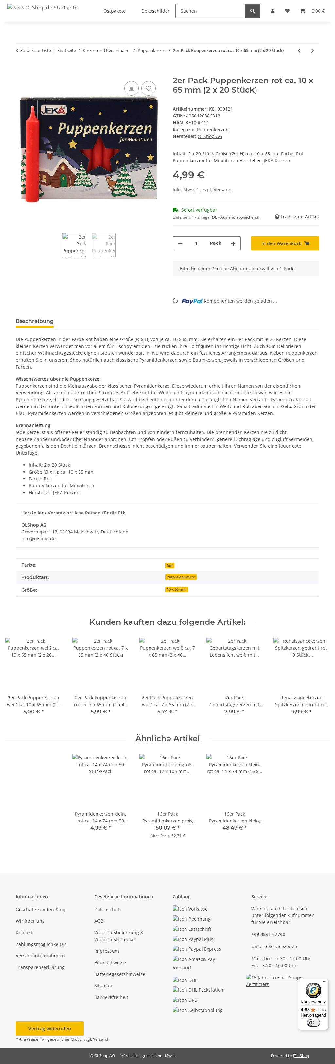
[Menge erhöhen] (233, 243)
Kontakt (24, 932)
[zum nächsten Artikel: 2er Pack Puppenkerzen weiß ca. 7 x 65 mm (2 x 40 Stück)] (312, 51)
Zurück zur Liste (35, 50)
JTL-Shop (301, 1055)
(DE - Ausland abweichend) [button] (235, 217)
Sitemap (103, 986)
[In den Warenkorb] (21, 72)
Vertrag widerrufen (49, 1028)
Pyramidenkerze (181, 577)
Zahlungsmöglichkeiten (41, 944)
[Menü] (324, 983)
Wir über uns (30, 921)
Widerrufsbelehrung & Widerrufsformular (119, 936)
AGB (98, 921)
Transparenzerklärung (40, 967)
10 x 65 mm (177, 589)
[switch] (313, 1023)
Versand (223, 190)
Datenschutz (108, 909)
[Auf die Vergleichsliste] (131, 88)
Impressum (106, 951)
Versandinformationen (40, 955)
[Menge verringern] (180, 243)
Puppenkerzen (213, 129)
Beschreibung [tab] (35, 321)
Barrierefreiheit (111, 997)
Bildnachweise (110, 962)
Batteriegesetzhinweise (119, 974)
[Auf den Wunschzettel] (148, 88)
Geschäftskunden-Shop (41, 909)
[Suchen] (252, 11)
